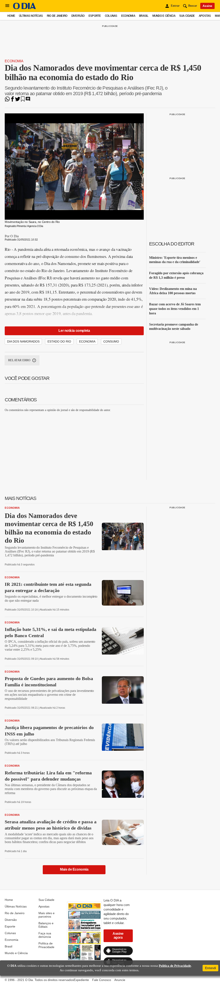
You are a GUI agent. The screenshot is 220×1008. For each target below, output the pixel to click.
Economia (128, 15)
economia (87, 341)
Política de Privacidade (46, 945)
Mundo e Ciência (163, 15)
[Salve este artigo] (22, 100)
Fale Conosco (101, 980)
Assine (207, 6)
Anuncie (119, 980)
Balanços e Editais (45, 924)
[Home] (24, 8)
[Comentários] (28, 100)
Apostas (205, 15)
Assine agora (118, 935)
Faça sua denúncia (44, 935)
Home (11, 15)
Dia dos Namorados (23, 341)
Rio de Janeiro (57, 15)
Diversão (78, 15)
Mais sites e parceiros (46, 914)
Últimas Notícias (31, 15)
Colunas (111, 15)
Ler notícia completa (74, 330)
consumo (111, 341)
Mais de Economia (74, 869)
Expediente (81, 980)
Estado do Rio (59, 341)
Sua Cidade (187, 15)
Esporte (95, 15)
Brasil (143, 15)
